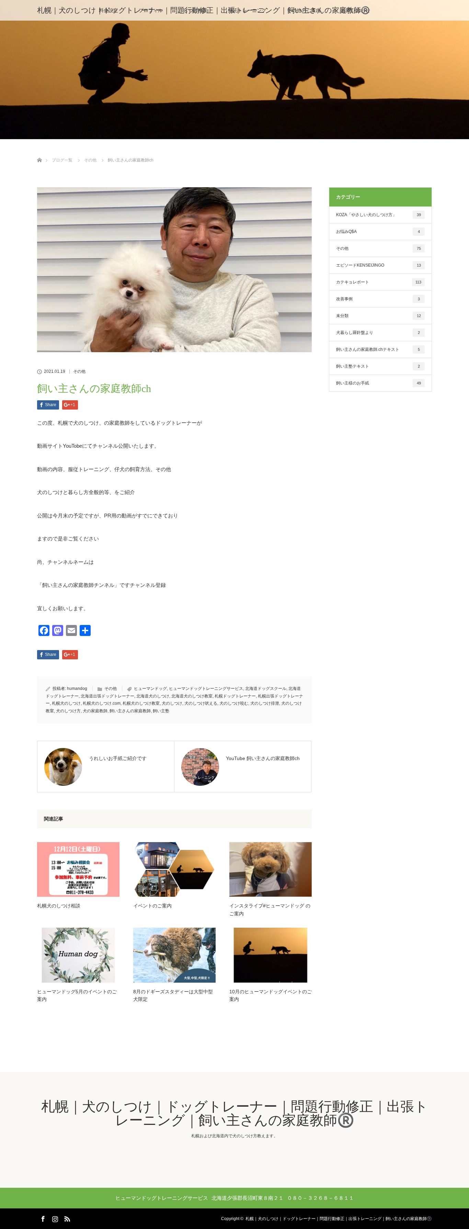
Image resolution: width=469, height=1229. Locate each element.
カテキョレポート (378, 282)
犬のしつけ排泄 (264, 703)
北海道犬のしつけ (152, 696)
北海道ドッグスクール (265, 688)
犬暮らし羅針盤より (378, 332)
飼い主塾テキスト (378, 366)
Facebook (42, 1218)
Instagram (54, 1218)
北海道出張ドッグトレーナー (107, 696)
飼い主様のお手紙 (378, 383)
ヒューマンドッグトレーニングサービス (206, 688)
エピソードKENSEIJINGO (378, 265)
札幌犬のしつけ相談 (58, 905)
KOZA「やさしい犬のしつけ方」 (378, 214)
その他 (79, 371)
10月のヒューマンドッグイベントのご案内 (270, 995)
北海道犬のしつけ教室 (192, 696)
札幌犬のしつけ (66, 703)
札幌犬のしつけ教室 (141, 703)
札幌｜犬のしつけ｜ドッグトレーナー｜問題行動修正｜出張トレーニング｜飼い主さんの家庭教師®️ (203, 10)
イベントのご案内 (152, 905)
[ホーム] (39, 152)
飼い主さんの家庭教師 (130, 710)
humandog (77, 688)
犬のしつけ (172, 703)
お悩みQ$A (378, 231)
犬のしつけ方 (68, 710)
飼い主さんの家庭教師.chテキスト (378, 349)
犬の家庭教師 (95, 710)
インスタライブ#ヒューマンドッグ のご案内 (269, 909)
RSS (66, 1218)
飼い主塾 (161, 710)
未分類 (378, 315)
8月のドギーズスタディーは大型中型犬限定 (173, 995)
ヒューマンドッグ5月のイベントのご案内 (77, 995)
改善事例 (378, 299)
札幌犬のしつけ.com (102, 703)
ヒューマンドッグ (150, 688)
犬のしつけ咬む (233, 703)
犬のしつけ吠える (200, 703)
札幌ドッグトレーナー (235, 696)
